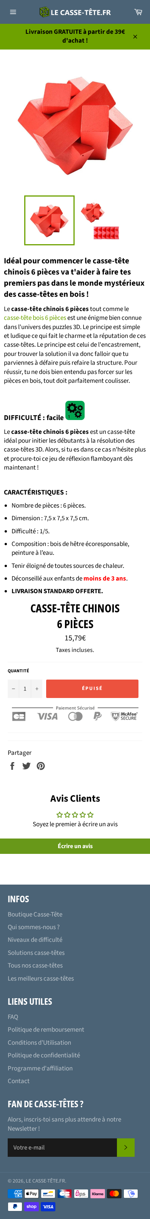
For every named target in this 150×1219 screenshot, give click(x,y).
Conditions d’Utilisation (39, 1042)
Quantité (18, 671)
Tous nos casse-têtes (35, 965)
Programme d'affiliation (40, 1068)
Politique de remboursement (46, 1029)
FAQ (13, 1017)
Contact (19, 1081)
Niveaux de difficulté (35, 939)
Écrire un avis (75, 846)
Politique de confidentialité (44, 1055)
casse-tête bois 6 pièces (35, 318)
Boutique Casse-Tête (35, 914)
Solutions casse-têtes (36, 953)
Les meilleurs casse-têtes (41, 978)
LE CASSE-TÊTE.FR (45, 1180)
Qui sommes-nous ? (34, 927)
